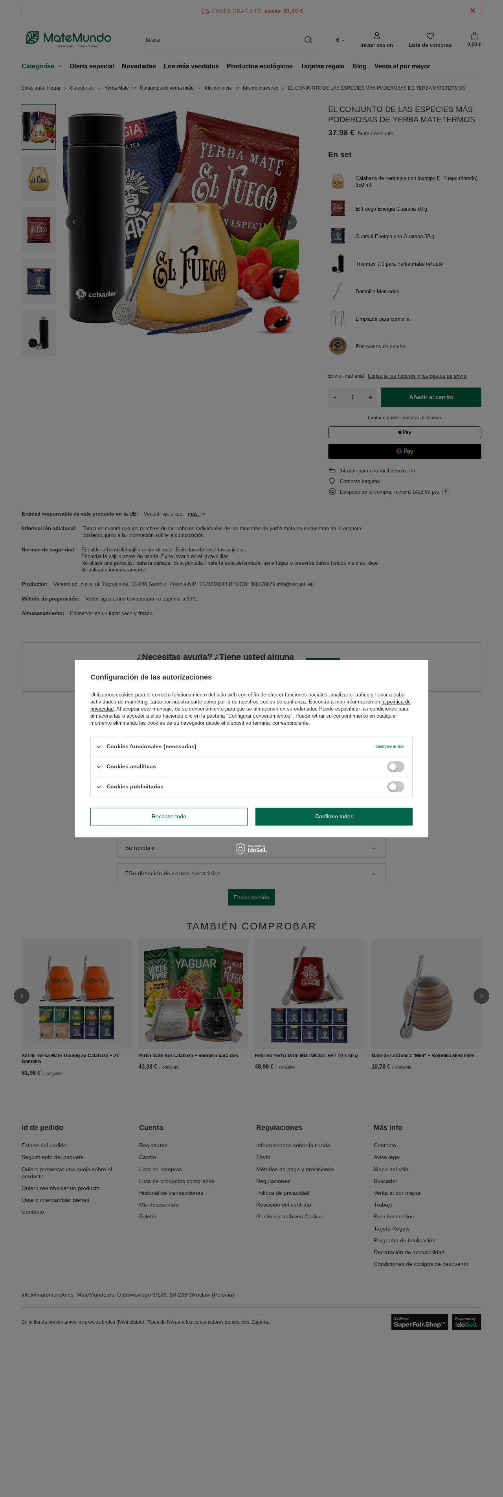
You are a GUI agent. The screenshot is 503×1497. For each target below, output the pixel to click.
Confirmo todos (334, 816)
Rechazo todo (169, 816)
